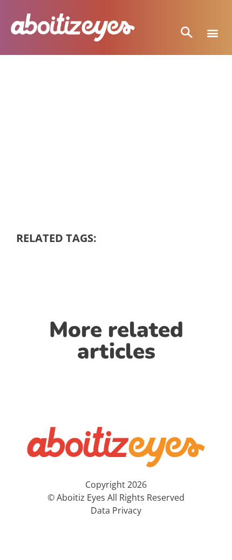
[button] (212, 33)
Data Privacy (116, 510)
